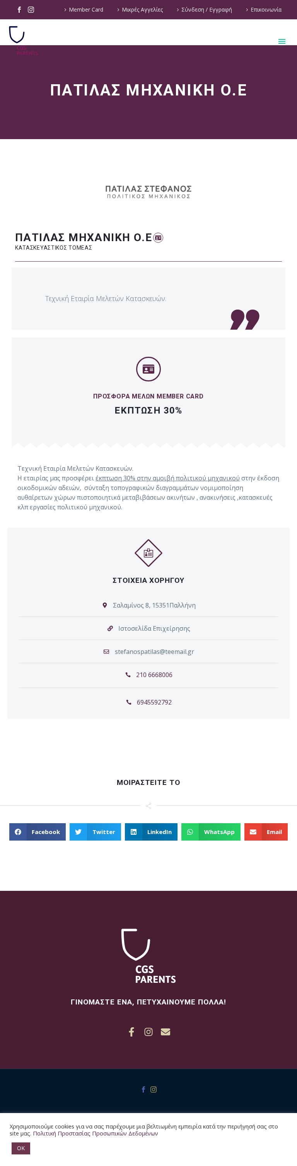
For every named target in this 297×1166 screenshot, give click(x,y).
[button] (158, 237)
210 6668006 (154, 675)
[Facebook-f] (131, 1032)
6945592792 (154, 702)
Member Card (86, 9)
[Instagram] (31, 10)
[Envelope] (165, 1032)
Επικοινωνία (266, 9)
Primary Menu (282, 41)
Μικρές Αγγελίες (142, 9)
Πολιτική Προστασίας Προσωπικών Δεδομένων (95, 1133)
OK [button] (21, 1148)
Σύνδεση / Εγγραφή (206, 9)
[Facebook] (19, 10)
